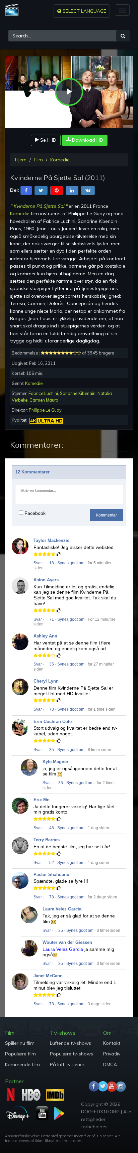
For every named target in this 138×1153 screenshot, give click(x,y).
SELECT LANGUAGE (83, 11)
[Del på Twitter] (41, 190)
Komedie (60, 160)
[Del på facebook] (26, 190)
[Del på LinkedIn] (72, 190)
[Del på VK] (88, 190)
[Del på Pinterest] (56, 190)
